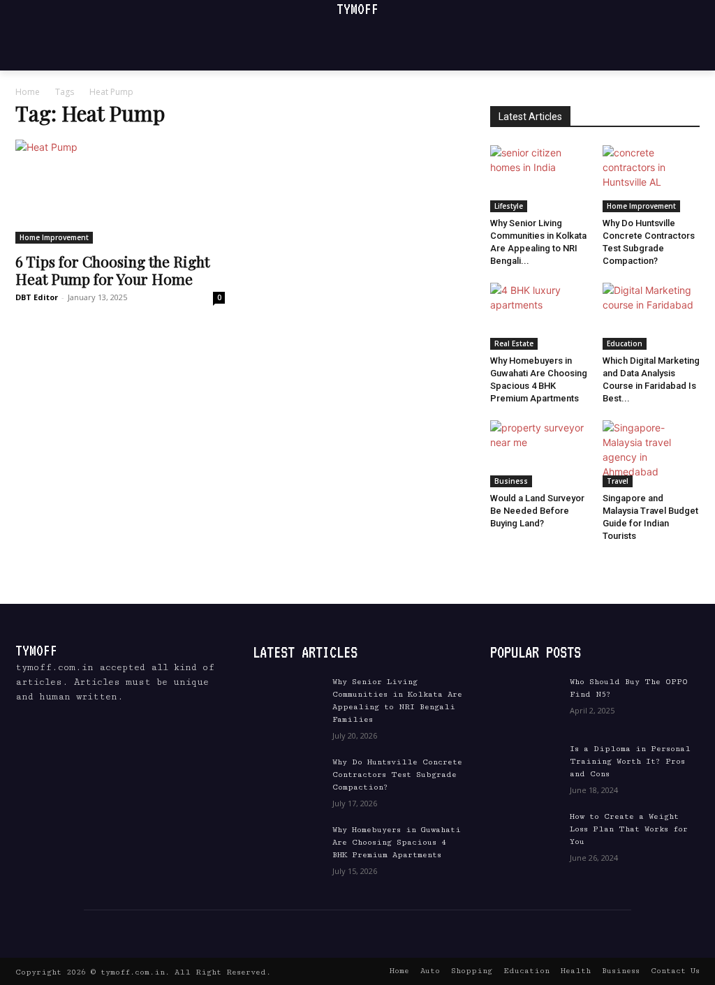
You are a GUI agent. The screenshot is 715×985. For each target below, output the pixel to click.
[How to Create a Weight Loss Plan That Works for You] (525, 834)
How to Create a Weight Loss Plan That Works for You (629, 829)
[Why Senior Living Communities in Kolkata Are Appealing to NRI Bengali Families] (539, 178)
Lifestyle (508, 206)
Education (624, 343)
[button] (673, 44)
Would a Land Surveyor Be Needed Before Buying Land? (537, 510)
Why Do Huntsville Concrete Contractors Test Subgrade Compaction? (397, 774)
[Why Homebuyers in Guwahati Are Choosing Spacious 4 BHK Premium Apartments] (539, 316)
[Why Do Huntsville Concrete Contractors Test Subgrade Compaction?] (651, 178)
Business (511, 481)
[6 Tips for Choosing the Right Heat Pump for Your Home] (120, 191)
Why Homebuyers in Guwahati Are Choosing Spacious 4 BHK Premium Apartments (396, 842)
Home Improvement (54, 237)
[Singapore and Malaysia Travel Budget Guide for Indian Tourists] (651, 453)
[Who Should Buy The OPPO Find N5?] (525, 700)
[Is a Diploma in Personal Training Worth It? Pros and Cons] (525, 767)
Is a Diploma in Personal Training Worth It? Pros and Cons (630, 761)
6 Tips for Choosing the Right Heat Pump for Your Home (112, 269)
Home (27, 92)
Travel (617, 481)
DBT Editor (36, 297)
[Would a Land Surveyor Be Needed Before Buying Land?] (539, 453)
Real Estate (513, 343)
